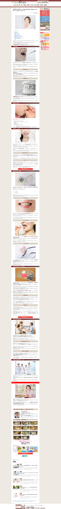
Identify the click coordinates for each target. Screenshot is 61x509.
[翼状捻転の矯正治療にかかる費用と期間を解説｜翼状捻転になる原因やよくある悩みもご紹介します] (24, 456)
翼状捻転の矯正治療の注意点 (17, 37)
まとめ (15, 39)
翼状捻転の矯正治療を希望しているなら (18, 38)
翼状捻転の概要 (16, 32)
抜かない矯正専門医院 (43, 2)
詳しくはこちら (25, 444)
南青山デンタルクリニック (45, 25)
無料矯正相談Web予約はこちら (25, 453)
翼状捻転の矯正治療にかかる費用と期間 (18, 36)
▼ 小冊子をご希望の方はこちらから (45, 40)
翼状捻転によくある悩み (17, 34)
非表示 (17, 30)
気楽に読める (46, 8)
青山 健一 (35, 13)
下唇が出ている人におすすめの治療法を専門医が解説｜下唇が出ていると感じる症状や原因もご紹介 (25, 500)
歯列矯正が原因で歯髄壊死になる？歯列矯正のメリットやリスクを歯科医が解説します (24, 501)
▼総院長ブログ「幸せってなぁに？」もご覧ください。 (27, 417)
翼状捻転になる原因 (16, 33)
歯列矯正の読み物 (46, 9)
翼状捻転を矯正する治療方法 (17, 35)
